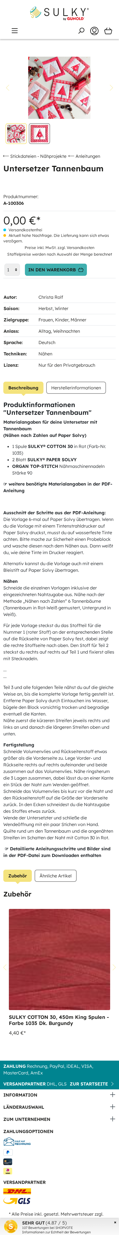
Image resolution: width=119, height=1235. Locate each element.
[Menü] (15, 31)
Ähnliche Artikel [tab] (56, 876)
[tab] (23, 388)
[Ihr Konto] (94, 31)
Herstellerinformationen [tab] (76, 387)
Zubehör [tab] (17, 876)
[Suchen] (81, 31)
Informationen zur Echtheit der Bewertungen (56, 1232)
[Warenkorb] (108, 31)
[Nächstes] (111, 88)
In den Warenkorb (52, 269)
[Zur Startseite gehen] (59, 13)
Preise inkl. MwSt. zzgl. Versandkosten (59, 247)
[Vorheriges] (7, 88)
